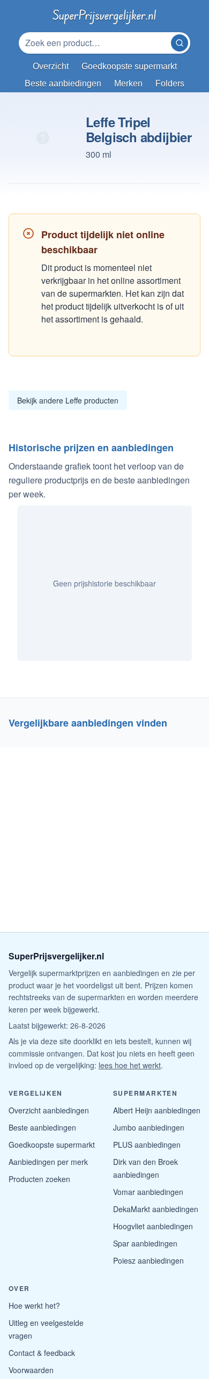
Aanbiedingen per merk (48, 1161)
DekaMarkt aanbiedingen (155, 1209)
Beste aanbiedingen (42, 1127)
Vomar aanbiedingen (148, 1191)
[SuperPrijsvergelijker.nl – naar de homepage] (104, 15)
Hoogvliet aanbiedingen (153, 1226)
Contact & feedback (42, 1352)
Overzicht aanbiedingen (49, 1110)
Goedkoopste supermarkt (52, 1144)
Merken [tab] (128, 83)
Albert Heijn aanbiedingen (156, 1110)
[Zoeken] (179, 43)
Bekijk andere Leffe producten (67, 400)
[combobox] (96, 42)
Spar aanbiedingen (145, 1243)
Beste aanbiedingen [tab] (63, 83)
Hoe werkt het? (34, 1305)
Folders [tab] (169, 83)
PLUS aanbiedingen (147, 1144)
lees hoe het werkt (130, 1065)
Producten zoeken (39, 1178)
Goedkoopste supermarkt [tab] (129, 66)
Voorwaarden (31, 1370)
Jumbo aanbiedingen (148, 1127)
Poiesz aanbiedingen (148, 1260)
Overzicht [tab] (51, 66)
